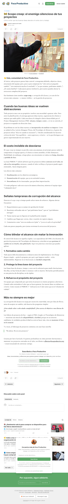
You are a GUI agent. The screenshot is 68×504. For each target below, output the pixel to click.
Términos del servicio (37, 463)
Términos (34, 492)
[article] (34, 429)
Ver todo (8, 467)
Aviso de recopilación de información (28, 466)
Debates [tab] (20, 420)
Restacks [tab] (15, 399)
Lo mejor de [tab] (8, 420)
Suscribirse (49, 3)
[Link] (1, 78)
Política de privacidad (45, 466)
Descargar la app (42, 496)
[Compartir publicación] (42, 3)
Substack (25, 500)
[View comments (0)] (11, 29)
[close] (50, 440)
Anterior (10, 384)
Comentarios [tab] (8, 399)
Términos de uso (34, 464)
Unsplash (41, 73)
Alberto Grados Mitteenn (14, 23)
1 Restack (16, 372)
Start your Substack (28, 496)
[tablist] (11, 399)
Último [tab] (15, 420)
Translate (7, 10)
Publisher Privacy (38, 490)
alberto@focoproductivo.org (54, 341)
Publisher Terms (48, 490)
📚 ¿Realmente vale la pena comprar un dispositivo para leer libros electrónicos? (25, 426)
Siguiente (57, 384)
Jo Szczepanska (33, 73)
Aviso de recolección (43, 492)
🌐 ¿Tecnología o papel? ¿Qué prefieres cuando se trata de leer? (22, 429)
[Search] (39, 3)
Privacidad (28, 492)
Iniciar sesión (61, 3)
